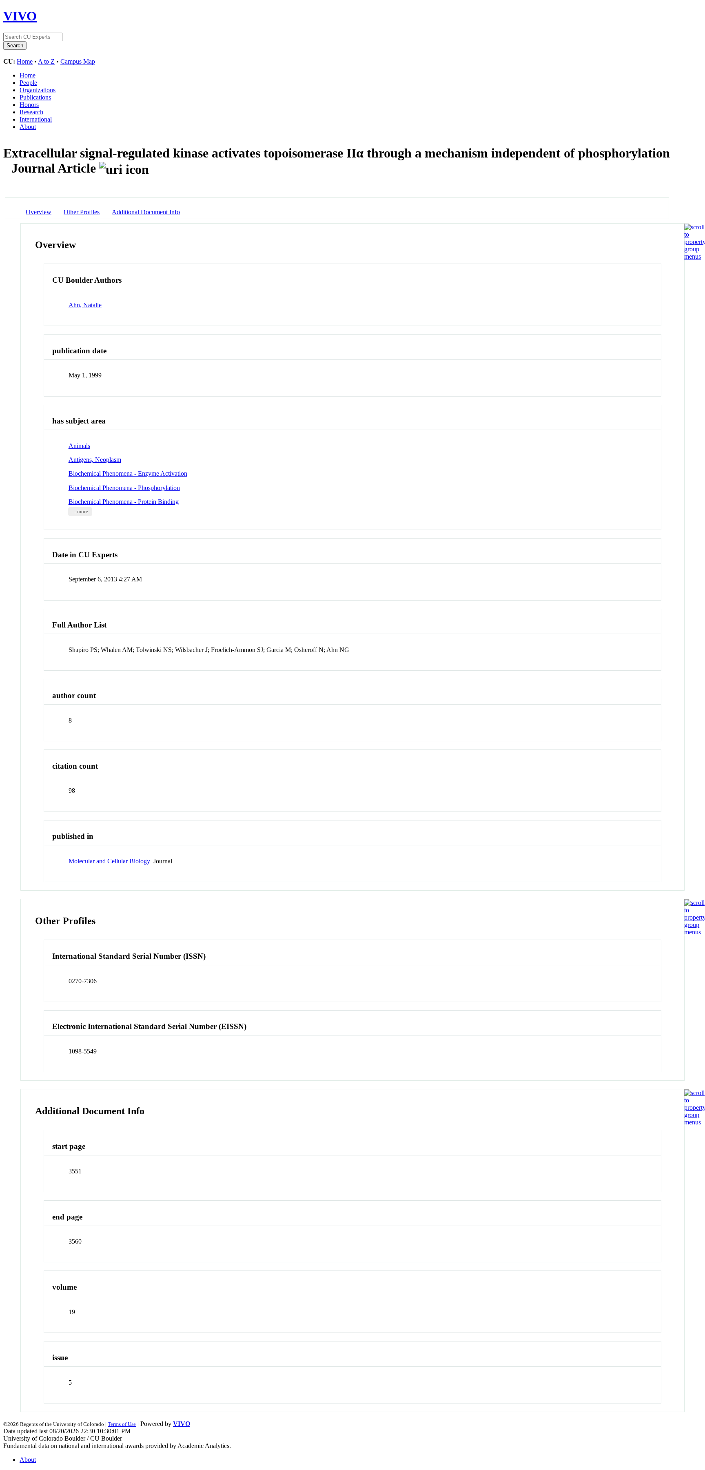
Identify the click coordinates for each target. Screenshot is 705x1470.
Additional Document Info (146, 211)
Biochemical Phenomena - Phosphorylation (124, 487)
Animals (79, 445)
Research (31, 112)
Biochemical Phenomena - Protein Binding (124, 501)
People (28, 82)
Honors (29, 104)
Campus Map (77, 61)
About (28, 126)
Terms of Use (122, 1424)
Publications (35, 97)
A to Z (46, 61)
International (36, 119)
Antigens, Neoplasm (95, 459)
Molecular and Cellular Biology (109, 861)
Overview (38, 211)
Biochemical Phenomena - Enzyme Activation (128, 473)
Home (25, 61)
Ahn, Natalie (85, 305)
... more (80, 511)
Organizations (37, 89)
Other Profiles (82, 211)
